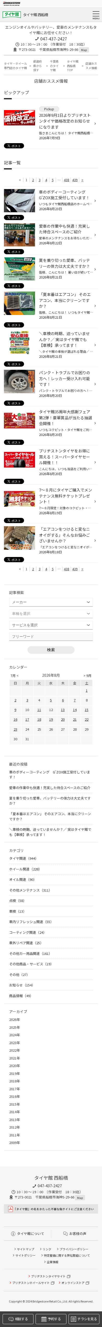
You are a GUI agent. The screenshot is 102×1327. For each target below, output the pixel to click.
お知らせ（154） (22, 985)
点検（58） (17, 900)
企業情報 (52, 1262)
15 (86, 709)
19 (51, 719)
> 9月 (87, 675)
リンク (47, 1249)
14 (75, 709)
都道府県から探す (37, 65)
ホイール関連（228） (25, 869)
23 (15, 729)
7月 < (14, 675)
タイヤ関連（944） (23, 858)
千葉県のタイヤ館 (54, 65)
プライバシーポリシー (74, 1249)
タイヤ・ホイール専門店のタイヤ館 (15, 65)
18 (39, 719)
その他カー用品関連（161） (30, 953)
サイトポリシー (25, 1255)
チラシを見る (87, 1318)
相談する (21, 1318)
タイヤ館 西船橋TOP (72, 65)
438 (66, 180)
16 (15, 719)
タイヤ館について (30, 1233)
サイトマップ (25, 1249)
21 (75, 719)
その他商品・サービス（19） (31, 963)
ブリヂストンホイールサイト (31, 1283)
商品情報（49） (21, 995)
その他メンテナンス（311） (30, 890)
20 (63, 719)
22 (86, 719)
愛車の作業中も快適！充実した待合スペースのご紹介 (49, 787)
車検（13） (17, 911)
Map (84, 50)
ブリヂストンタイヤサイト (48, 1276)
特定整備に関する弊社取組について (67, 1255)
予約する (54, 1318)
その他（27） (19, 974)
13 (63, 709)
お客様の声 (77, 1233)
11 (39, 709)
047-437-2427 (53, 38)
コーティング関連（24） (28, 932)
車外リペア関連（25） (26, 942)
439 (75, 180)
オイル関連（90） (23, 879)
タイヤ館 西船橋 (35, 14)
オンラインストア (72, 1283)
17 (27, 719)
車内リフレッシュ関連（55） (31, 921)
